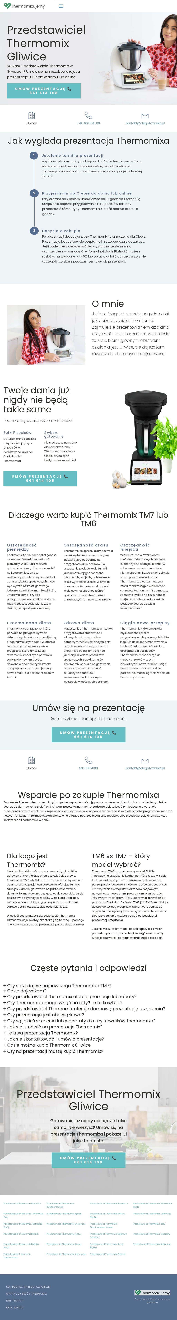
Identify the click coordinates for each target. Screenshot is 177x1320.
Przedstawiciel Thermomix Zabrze (107, 1254)
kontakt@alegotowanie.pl (145, 123)
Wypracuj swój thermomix (26, 1293)
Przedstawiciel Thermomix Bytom (64, 1244)
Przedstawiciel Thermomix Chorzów (151, 1233)
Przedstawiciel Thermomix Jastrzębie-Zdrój (23, 1225)
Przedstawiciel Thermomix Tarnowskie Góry (23, 1215)
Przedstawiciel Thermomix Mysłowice (66, 1223)
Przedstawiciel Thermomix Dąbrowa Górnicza (108, 1235)
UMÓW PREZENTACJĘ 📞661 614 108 (43, 90)
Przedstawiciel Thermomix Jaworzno (152, 1213)
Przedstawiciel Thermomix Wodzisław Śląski (152, 1205)
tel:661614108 (88, 768)
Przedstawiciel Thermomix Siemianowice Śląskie (103, 1225)
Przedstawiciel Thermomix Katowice (151, 1244)
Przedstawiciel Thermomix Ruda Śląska (107, 1246)
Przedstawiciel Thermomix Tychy (64, 1233)
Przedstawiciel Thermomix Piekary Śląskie (107, 1215)
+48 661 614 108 (88, 123)
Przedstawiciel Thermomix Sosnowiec (66, 1254)
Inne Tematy (14, 1300)
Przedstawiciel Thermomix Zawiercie (109, 1203)
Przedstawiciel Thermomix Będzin (64, 1213)
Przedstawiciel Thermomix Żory (149, 1223)
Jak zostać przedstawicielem (28, 1287)
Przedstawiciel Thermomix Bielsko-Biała (21, 1246)
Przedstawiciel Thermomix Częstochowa (17, 1256)
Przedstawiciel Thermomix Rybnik (20, 1233)
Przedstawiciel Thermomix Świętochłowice (60, 1205)
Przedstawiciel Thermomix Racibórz (22, 1203)
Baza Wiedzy (15, 1307)
